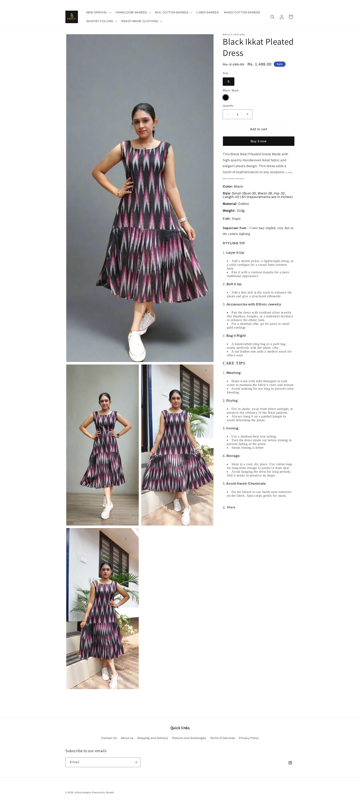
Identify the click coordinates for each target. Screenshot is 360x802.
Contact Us (109, 738)
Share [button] (231, 507)
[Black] (226, 97)
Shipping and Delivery (152, 738)
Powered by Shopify (103, 792)
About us (127, 738)
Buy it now (259, 141)
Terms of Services (222, 738)
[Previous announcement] (135, 4)
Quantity (228, 105)
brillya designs (83, 792)
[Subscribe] (135, 762)
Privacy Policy (249, 738)
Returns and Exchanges (189, 738)
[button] (98, 12)
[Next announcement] (224, 4)
